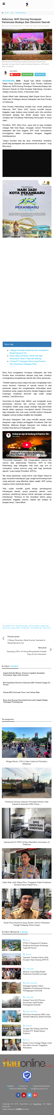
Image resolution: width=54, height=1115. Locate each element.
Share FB (40, 74)
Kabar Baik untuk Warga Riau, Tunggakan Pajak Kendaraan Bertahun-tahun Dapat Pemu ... (26, 883)
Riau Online (47, 628)
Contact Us (23, 1086)
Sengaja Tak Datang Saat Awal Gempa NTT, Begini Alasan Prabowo (35, 1031)
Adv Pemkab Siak (36, 628)
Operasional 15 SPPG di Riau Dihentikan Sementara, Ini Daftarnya (27, 843)
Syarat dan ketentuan (41, 1086)
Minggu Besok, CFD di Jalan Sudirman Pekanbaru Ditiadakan (26, 762)
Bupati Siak (6, 628)
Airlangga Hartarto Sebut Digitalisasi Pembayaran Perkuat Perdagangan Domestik (36, 988)
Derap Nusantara (31, 983)
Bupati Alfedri (15, 628)
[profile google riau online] (35, 1095)
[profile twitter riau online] (29, 1095)
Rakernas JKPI (9, 626)
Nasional (28, 954)
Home (6, 13)
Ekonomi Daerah (34, 626)
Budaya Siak (45, 626)
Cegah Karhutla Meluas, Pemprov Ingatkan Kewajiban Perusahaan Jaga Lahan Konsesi (24, 674)
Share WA (28, 74)
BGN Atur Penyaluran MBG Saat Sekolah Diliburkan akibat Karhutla (37, 1015)
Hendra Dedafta (43, 26)
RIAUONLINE (8, 81)
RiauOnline (37, 1104)
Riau (12, 13)
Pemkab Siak (25, 628)
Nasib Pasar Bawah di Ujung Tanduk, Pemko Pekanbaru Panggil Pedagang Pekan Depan (27, 924)
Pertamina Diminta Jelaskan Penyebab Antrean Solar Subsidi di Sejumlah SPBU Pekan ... (26, 803)
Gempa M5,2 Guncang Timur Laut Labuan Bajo (21, 692)
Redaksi (10, 1086)
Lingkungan (29, 969)
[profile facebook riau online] (18, 1095)
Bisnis (27, 940)
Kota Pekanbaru (21, 13)
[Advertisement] (27, 314)
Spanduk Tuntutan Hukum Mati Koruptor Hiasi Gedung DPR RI (35, 958)
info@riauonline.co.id (39, 1089)
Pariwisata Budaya (22, 626)
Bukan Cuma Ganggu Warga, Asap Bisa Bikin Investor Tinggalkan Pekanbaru (37, 1045)
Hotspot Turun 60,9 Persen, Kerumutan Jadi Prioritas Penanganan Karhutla (34, 1002)
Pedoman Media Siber (18, 1089)
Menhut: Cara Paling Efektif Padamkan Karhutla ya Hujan (35, 973)
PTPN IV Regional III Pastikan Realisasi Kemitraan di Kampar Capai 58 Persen (35, 945)
